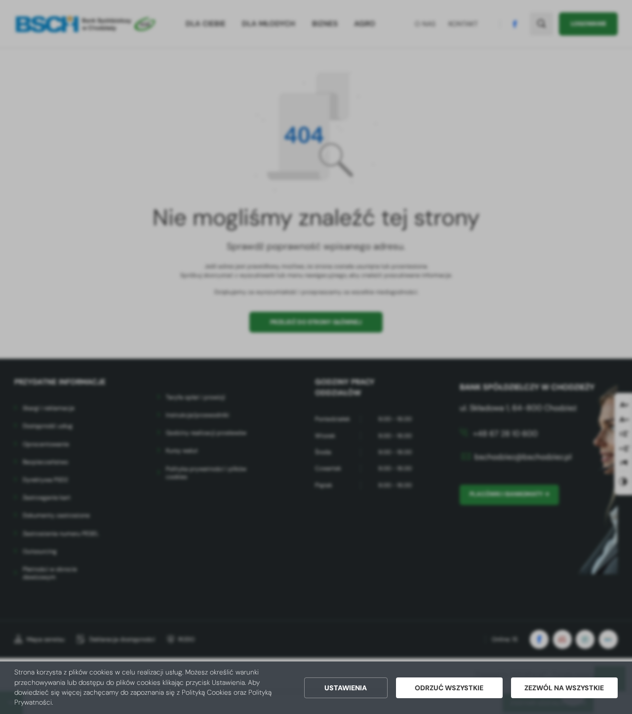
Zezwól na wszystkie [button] (564, 687)
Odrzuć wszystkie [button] (449, 687)
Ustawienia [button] (345, 687)
